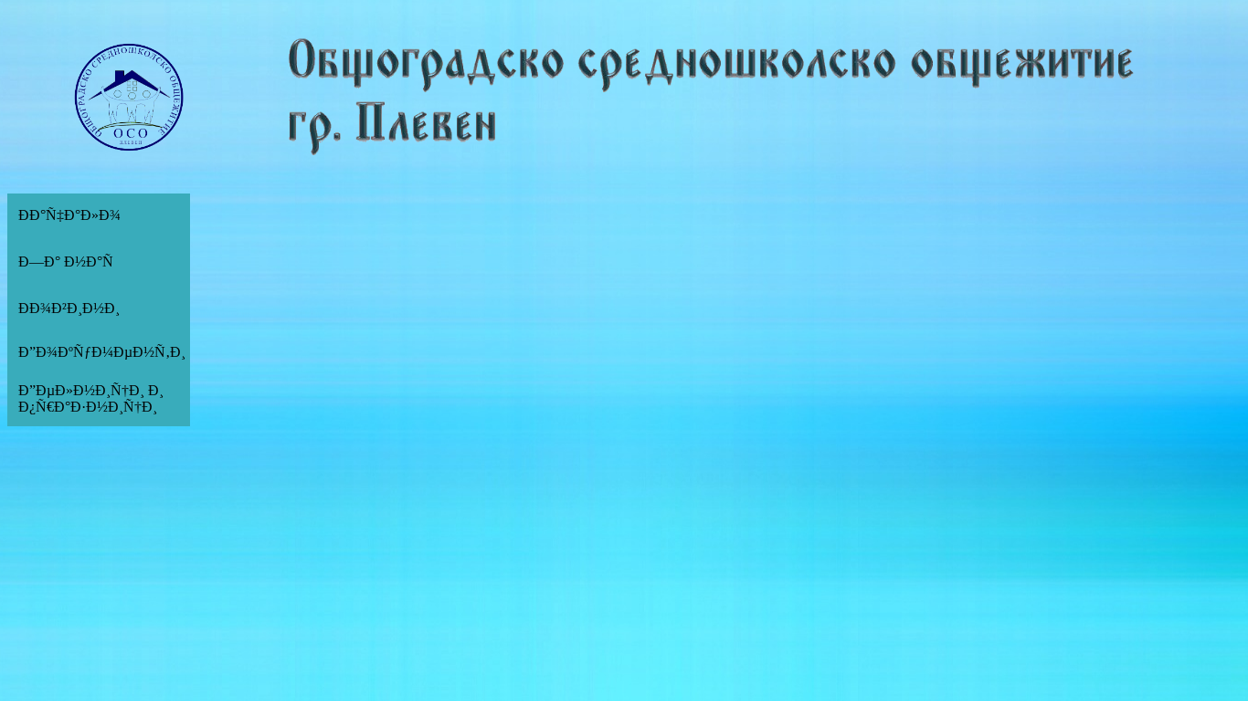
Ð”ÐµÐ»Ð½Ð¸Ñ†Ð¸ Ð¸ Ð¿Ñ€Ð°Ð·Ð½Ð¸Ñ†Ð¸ (91, 398)
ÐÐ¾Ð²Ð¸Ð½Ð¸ (69, 308)
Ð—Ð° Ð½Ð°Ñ (65, 261)
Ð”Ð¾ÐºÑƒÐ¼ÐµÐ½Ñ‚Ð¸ (101, 352)
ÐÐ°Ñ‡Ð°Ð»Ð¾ (69, 215)
